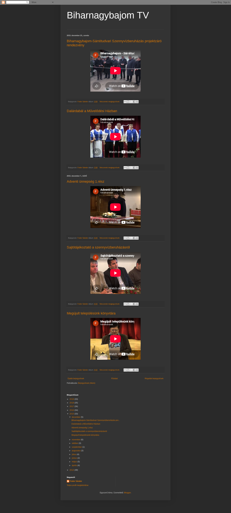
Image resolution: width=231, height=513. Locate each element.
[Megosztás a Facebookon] (134, 101)
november (76, 440)
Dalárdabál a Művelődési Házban (92, 111)
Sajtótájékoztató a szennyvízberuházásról (98, 247)
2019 (72, 399)
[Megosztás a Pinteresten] (137, 101)
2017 (72, 406)
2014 (72, 470)
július (74, 454)
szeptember (77, 447)
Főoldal (114, 378)
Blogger (127, 493)
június (74, 458)
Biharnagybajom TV (108, 15)
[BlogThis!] (128, 101)
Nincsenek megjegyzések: (110, 102)
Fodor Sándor (76, 481)
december (76, 417)
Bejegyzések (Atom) (86, 383)
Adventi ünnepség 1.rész (85, 181)
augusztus (76, 451)
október (75, 443)
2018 (72, 403)
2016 (72, 410)
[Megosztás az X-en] (131, 101)
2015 (72, 414)
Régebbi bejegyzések (154, 378)
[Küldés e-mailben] (125, 101)
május (74, 462)
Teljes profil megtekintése (77, 485)
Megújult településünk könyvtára (91, 313)
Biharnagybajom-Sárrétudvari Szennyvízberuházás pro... (96, 420)
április (74, 465)
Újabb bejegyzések (76, 378)
